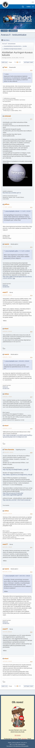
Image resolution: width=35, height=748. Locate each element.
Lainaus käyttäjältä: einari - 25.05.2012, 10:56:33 (17, 361)
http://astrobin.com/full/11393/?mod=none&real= (17, 500)
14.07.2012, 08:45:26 (7, 631)
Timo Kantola (9, 450)
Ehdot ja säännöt (16, 742)
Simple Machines (21, 744)
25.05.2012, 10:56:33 (7, 331)
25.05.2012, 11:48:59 (7, 396)
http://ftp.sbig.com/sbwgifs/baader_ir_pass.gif (15, 469)
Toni (5, 67)
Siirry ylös (4, 686)
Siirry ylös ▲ (24, 742)
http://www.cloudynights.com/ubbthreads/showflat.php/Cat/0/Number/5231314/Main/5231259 (17, 436)
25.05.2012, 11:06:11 (7, 357)
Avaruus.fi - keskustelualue (13, 35)
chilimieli (7, 116)
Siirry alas (4, 62)
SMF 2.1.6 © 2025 (14, 744)
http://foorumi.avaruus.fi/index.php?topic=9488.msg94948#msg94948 (13, 494)
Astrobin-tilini (6, 286)
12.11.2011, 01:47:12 (7, 247)
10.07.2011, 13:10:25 (7, 70)
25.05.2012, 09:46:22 (7, 295)
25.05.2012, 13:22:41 (7, 428)
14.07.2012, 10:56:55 (7, 661)
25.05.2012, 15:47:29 (7, 513)
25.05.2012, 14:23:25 (8, 452)
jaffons (6, 204)
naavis (6, 244)
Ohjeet (9, 742)
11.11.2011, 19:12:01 (7, 118)
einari (6, 329)
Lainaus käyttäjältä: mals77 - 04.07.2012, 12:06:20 (17, 576)
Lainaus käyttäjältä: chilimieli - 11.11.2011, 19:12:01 (18, 211)
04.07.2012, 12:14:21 (7, 571)
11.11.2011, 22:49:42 (7, 207)
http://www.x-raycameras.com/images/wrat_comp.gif (17, 474)
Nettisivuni (5, 285)
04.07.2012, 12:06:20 (7, 547)
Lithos (6, 394)
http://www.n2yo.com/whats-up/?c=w (12, 192)
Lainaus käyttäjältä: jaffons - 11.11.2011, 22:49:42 (17, 251)
